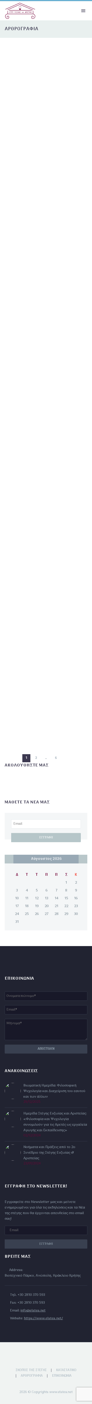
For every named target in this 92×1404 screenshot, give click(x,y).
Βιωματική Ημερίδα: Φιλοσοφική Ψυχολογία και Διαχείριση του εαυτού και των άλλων (54, 1091)
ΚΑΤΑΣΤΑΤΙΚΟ (66, 1370)
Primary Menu (83, 10)
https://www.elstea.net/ (43, 1318)
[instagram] (15, 780)
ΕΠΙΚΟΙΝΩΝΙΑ (61, 1376)
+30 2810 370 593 (31, 1295)
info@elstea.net (33, 1311)
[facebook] (7, 780)
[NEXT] (66, 758)
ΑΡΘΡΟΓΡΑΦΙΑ (32, 1376)
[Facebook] (40, 1354)
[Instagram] (46, 1354)
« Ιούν (9, 859)
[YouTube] (52, 1354)
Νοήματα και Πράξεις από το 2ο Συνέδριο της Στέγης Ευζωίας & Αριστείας (49, 1152)
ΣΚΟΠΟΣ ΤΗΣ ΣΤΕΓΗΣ (31, 1370)
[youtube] (24, 780)
